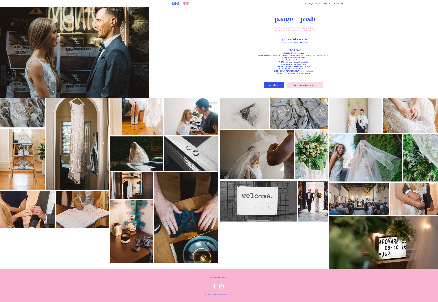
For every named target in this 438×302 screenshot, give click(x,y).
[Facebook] (214, 286)
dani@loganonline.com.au (218, 277)
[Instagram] (221, 286)
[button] (318, 4)
